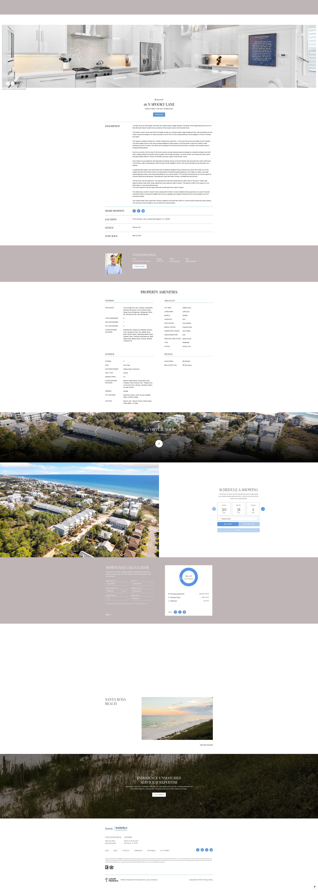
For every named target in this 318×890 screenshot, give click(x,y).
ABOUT (116, 850)
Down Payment (110, 588)
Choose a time (226, 519)
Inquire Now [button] (159, 114)
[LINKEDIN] (206, 850)
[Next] (263, 509)
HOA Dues (134, 595)
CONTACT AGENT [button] (139, 266)
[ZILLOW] (202, 850)
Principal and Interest (177, 594)
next (12, 83)
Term (132, 581)
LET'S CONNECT (165, 850)
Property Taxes (175, 597)
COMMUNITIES (138, 850)
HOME (107, 850)
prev (8, 83)
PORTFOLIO (126, 850)
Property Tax (135, 588)
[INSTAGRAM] (197, 850)
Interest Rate (110, 595)
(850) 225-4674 (175, 261)
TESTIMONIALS (151, 850)
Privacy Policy (208, 880)
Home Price (109, 581)
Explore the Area (206, 745)
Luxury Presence (152, 880)
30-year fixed (137, 584)
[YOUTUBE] (211, 850)
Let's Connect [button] (159, 794)
